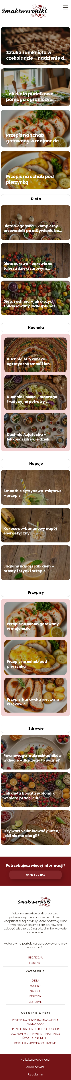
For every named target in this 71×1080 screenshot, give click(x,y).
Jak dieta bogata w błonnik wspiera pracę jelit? (29, 795)
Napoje (36, 463)
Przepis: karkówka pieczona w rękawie (33, 701)
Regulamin (35, 1074)
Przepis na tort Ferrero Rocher (35, 1029)
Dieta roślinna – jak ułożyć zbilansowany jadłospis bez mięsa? (29, 303)
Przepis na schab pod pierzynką (30, 179)
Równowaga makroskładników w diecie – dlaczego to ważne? (32, 758)
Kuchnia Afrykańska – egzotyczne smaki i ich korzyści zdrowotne (28, 361)
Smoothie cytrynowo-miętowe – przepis (32, 493)
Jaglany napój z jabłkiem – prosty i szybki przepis (28, 568)
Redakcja (35, 957)
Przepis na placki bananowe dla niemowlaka (35, 1022)
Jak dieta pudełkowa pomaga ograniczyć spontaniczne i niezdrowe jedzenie (35, 96)
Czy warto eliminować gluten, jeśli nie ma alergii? (31, 833)
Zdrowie (36, 728)
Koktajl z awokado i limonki (35, 1043)
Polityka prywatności (35, 1060)
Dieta (36, 198)
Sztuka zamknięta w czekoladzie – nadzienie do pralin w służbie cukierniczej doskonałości (36, 55)
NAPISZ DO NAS (35, 875)
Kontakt (35, 963)
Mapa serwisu (35, 1067)
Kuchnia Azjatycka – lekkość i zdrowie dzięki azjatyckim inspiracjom (29, 437)
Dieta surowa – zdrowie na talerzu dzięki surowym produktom (28, 266)
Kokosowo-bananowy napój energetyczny (30, 531)
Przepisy (36, 592)
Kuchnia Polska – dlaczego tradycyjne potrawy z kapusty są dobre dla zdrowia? (32, 399)
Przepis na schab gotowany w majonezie (32, 138)
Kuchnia (36, 327)
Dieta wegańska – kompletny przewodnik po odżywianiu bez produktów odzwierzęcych (32, 228)
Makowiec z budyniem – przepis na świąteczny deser (35, 1036)
